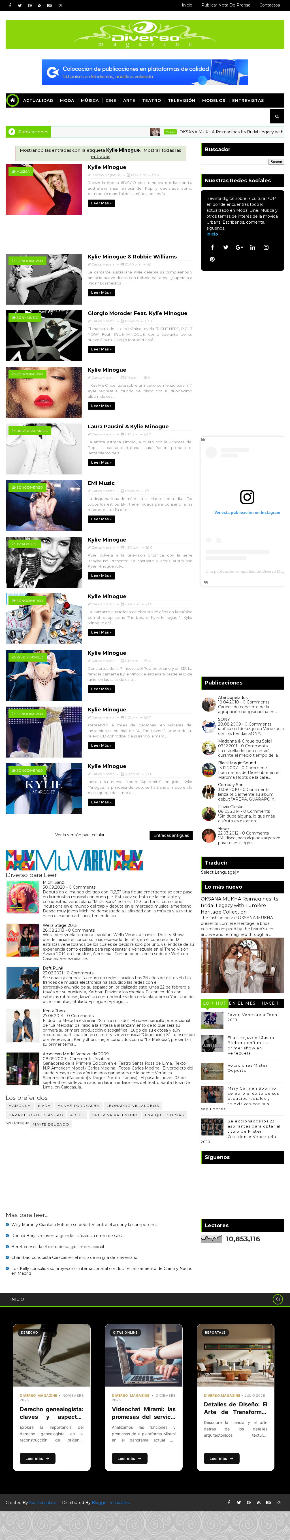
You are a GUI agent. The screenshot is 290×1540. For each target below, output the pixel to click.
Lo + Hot (214, 1003)
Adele (77, 1115)
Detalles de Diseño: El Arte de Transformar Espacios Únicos (236, 1412)
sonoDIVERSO (29, 261)
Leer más (34, 1458)
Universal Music (32, 431)
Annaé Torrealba (79, 1105)
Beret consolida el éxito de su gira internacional (57, 1246)
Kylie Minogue (107, 167)
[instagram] (59, 5)
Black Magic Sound (237, 762)
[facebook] (10, 5)
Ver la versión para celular (80, 834)
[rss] (39, 5)
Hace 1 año (270, 1004)
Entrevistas (248, 100)
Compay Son (231, 784)
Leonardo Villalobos (133, 1105)
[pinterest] (29, 5)
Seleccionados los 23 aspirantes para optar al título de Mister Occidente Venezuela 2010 (241, 1131)
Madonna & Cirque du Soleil (245, 741)
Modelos (213, 100)
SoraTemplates (43, 1502)
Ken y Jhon (54, 1010)
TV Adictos (26, 544)
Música (90, 100)
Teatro (151, 100)
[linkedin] (253, 247)
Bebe (223, 828)
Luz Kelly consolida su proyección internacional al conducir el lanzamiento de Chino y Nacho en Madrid (102, 1271)
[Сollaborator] (145, 71)
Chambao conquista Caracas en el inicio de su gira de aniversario (74, 1257)
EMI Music (101, 483)
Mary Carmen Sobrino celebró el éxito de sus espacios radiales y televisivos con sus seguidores (240, 1098)
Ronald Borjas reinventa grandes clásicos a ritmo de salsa (67, 1235)
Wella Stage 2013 (60, 925)
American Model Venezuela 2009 (76, 1053)
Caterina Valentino (114, 1115)
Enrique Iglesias (164, 1115)
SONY (224, 719)
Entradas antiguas (171, 835)
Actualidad (38, 100)
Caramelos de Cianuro (35, 1115)
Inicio (187, 5)
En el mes (242, 1003)
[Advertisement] (100, 237)
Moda (67, 100)
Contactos (269, 5)
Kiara (44, 1105)
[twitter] (20, 5)
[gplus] (239, 247)
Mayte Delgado (51, 1124)
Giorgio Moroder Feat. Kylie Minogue (137, 313)
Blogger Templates (111, 1502)
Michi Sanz (53, 882)
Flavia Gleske (231, 806)
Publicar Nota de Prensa (225, 5)
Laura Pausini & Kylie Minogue (128, 427)
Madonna (19, 1105)
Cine (111, 100)
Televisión (181, 100)
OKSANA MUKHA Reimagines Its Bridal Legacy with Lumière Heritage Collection (239, 905)
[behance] (49, 5)
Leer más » (101, 203)
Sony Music (27, 317)
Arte (129, 100)
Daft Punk (53, 968)
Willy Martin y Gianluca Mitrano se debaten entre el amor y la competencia (85, 1224)
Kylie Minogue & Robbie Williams (132, 257)
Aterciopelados (233, 697)
